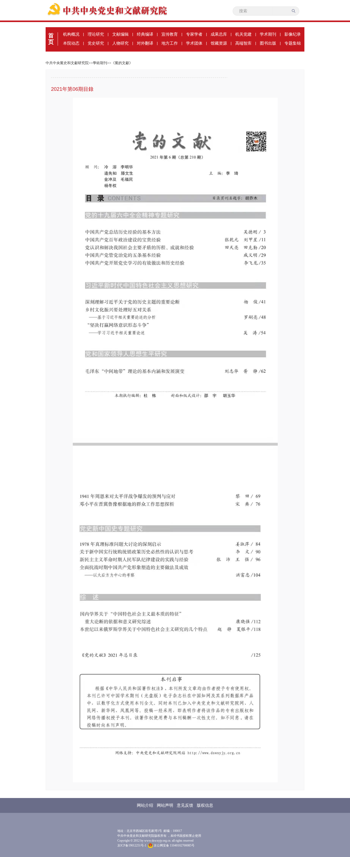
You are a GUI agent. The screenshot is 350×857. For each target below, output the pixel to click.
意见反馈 (185, 805)
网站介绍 (145, 805)
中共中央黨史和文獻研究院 (67, 63)
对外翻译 (145, 43)
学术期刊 (268, 34)
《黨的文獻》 (122, 63)
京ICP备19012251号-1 (131, 845)
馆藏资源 (219, 43)
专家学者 (194, 34)
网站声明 (165, 805)
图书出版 (268, 43)
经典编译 (145, 34)
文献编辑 (120, 34)
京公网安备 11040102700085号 (173, 845)
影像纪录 (292, 34)
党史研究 (96, 43)
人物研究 (120, 43)
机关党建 (243, 34)
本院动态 (71, 43)
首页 (51, 38)
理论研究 (96, 34)
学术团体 (194, 43)
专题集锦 (292, 43)
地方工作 (169, 43)
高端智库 (243, 43)
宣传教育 (169, 34)
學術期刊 (100, 63)
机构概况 (71, 34)
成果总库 (219, 34)
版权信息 (205, 805)
